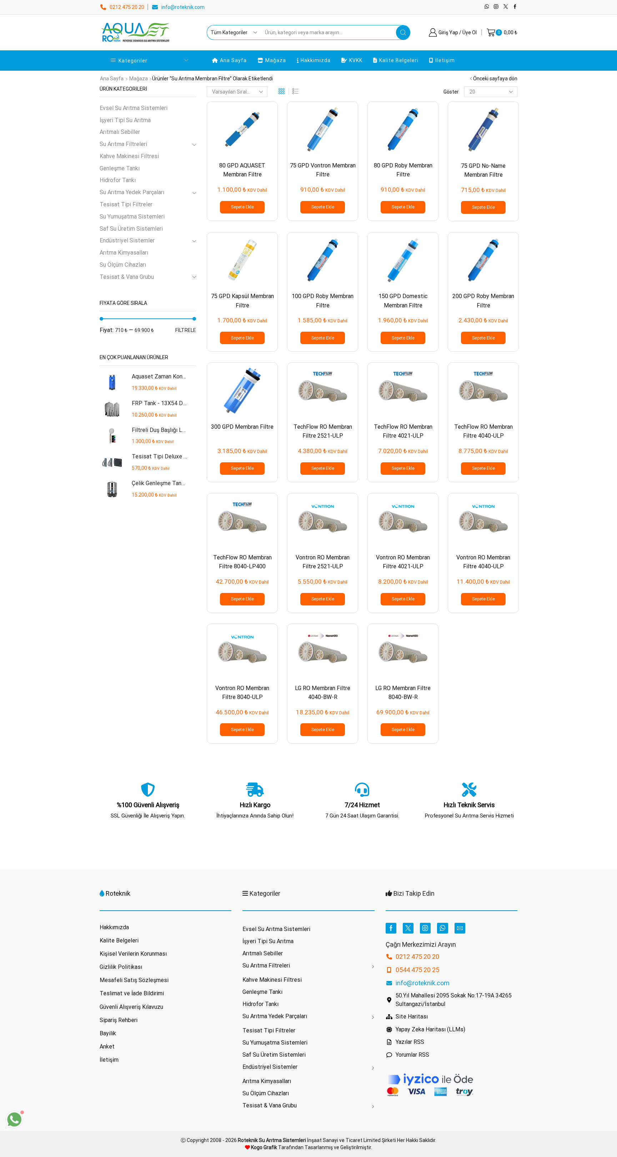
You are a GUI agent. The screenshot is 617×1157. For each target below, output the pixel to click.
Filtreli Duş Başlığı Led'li (159, 430)
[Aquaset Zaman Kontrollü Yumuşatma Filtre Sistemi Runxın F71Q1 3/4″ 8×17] (112, 382)
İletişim (445, 60)
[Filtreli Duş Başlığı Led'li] (112, 436)
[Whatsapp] (487, 7)
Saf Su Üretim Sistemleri (131, 228)
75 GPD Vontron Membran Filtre (323, 170)
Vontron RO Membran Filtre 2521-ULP (323, 562)
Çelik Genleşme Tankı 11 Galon (159, 483)
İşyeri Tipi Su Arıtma (125, 120)
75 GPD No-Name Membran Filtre (483, 170)
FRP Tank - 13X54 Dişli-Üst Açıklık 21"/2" (159, 403)
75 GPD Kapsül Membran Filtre (242, 300)
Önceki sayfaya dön (495, 78)
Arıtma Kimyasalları (124, 252)
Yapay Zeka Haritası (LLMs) (430, 1029)
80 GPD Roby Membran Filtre (403, 170)
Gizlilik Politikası (121, 967)
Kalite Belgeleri (398, 60)
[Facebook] (515, 7)
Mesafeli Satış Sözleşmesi (134, 980)
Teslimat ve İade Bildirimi (132, 993)
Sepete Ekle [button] (242, 207)
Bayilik (108, 1033)
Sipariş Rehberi (118, 1020)
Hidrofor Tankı (118, 180)
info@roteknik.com (183, 7)
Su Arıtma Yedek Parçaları (132, 192)
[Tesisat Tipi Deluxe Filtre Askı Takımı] (112, 462)
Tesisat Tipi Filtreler (126, 204)
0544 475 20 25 (417, 970)
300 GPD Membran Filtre (242, 426)
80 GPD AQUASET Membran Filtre (242, 170)
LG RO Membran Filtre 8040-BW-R (403, 692)
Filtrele (185, 330)
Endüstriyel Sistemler (127, 240)
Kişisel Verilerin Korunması (133, 953)
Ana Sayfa (233, 60)
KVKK (355, 60)
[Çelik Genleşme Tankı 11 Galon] (112, 489)
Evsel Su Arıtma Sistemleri (133, 108)
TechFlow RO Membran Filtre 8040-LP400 (242, 562)
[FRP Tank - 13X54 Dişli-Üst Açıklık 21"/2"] (112, 409)
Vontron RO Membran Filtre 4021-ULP (403, 562)
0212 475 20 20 (127, 7)
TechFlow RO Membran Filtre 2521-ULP (323, 431)
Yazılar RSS (410, 1041)
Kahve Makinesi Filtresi (129, 156)
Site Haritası (412, 1016)
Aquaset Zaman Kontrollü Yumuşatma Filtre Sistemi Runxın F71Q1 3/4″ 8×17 (159, 376)
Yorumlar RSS (412, 1054)
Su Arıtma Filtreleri (123, 144)
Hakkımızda (316, 60)
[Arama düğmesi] (403, 32)
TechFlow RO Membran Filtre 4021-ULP (403, 431)
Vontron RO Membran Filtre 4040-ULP (483, 562)
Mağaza (275, 60)
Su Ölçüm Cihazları (123, 264)
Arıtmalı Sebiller (120, 132)
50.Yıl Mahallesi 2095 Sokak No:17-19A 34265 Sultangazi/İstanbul (454, 999)
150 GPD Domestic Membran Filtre (402, 300)
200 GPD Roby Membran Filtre (483, 300)
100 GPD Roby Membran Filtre (322, 300)
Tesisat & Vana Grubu (127, 276)
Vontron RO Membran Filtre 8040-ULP (242, 692)
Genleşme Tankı (120, 168)
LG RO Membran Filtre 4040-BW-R (322, 692)
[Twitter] (505, 7)
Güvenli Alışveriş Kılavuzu (131, 1006)
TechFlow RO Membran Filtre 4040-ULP (483, 431)
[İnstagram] (496, 7)
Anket (107, 1046)
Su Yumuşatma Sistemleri (132, 216)
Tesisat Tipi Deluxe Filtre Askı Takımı (159, 456)
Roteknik (118, 893)
